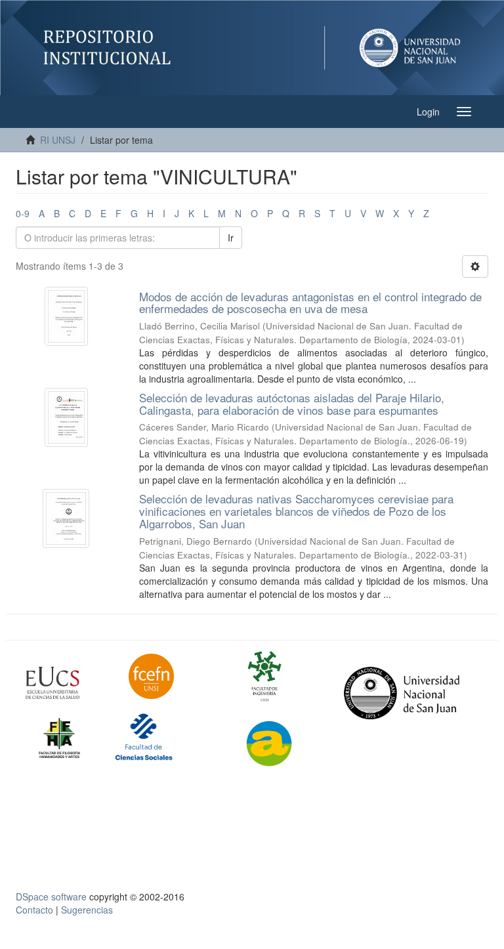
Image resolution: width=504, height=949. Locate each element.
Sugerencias (87, 909)
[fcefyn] (170, 677)
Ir (231, 237)
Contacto (34, 909)
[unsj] (67, 683)
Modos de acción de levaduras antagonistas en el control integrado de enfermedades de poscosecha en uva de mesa (310, 302)
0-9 (23, 213)
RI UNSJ (57, 139)
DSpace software (51, 896)
